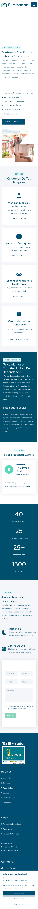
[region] (19, 890)
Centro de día (9, 798)
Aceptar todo (19, 893)
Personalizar (19, 899)
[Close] (36, 872)
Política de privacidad (12, 824)
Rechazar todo (19, 904)
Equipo (6, 793)
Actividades (8, 788)
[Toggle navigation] (34, 4)
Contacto (7, 803)
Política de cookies (11, 834)
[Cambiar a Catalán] (19, 807)
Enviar (10, 715)
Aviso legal (7, 829)
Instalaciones (8, 778)
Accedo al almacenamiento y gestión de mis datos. (20, 707)
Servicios (6, 783)
